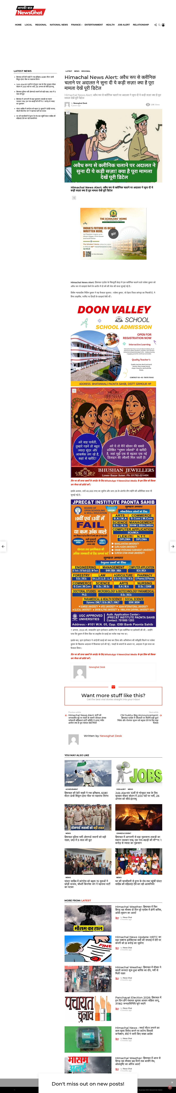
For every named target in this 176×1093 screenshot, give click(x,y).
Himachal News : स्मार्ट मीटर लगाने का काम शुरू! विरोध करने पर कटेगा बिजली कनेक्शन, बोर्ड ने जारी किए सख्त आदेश (137, 1030)
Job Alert (124, 25)
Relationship (141, 25)
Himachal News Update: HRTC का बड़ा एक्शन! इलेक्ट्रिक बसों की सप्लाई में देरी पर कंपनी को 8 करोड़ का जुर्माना (138, 940)
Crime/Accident (123, 833)
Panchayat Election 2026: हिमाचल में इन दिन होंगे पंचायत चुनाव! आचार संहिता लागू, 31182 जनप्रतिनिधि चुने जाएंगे (138, 1000)
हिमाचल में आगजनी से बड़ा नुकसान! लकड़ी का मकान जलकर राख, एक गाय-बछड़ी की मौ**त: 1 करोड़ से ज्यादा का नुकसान (138, 839)
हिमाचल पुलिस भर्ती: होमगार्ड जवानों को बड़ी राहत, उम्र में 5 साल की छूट (85, 838)
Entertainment (94, 25)
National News (59, 25)
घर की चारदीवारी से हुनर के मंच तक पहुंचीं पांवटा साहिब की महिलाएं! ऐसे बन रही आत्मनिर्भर (138, 882)
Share (68, 112)
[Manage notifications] (170, 1087)
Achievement (72, 789)
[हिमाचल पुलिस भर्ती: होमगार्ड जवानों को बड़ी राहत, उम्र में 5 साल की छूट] (88, 817)
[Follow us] (155, 24)
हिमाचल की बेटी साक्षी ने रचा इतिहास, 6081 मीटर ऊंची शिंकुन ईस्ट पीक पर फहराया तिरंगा (86, 794)
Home (18, 25)
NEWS (130, 789)
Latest (86, 900)
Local (28, 25)
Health (110, 25)
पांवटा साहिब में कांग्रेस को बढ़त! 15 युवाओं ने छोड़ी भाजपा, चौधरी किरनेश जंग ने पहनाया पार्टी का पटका (87, 884)
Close (172, 1082)
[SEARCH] (159, 25)
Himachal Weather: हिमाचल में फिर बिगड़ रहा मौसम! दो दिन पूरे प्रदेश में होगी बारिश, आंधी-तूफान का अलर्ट (138, 909)
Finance (76, 25)
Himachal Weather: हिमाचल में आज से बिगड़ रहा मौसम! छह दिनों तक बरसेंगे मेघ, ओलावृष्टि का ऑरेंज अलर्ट (138, 1061)
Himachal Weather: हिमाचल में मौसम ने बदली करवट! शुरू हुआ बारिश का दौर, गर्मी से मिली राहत (138, 970)
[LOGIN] (163, 24)
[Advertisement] (88, 47)
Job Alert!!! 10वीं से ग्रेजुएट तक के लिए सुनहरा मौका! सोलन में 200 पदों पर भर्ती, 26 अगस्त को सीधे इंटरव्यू (137, 795)
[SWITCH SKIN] (106, 11)
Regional (41, 25)
